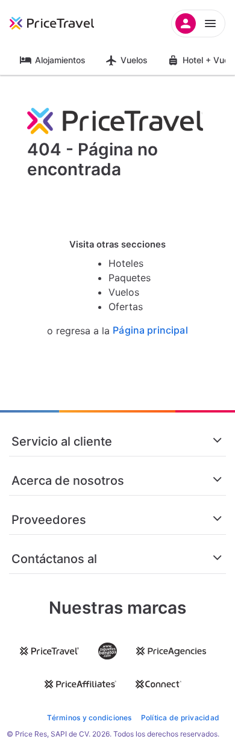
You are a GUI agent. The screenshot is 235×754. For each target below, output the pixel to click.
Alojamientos (60, 60)
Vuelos (134, 60)
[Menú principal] (198, 23)
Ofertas (125, 307)
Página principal (150, 330)
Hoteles (125, 263)
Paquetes (129, 278)
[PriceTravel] (66, 23)
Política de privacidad (180, 717)
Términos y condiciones (89, 717)
